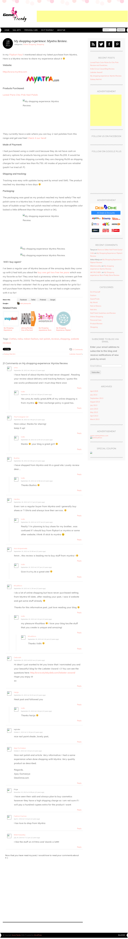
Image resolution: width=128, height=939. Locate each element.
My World (94, 302)
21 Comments (77, 350)
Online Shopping (29, 44)
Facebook (109, 44)
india (20, 338)
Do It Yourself (47, 30)
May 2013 (94, 412)
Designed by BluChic (121, 935)
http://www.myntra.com (15, 71)
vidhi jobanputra (25, 303)
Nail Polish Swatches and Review (103, 313)
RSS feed (93, 44)
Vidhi (23, 392)
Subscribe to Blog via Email (105, 340)
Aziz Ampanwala (20, 548)
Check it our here (37, 138)
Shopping (40, 44)
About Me (61, 30)
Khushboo (18, 586)
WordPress (38, 935)
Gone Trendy (16, 935)
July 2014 (93, 395)
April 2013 (94, 416)
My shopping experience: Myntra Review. (40, 41)
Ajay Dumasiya (20, 748)
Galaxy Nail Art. (10, 354)
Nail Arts (17, 30)
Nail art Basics (95, 306)
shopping (65, 338)
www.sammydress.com (99, 436)
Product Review (96, 324)
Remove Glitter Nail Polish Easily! (110, 250)
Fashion (93, 295)
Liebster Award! (76, 354)
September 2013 (96, 398)
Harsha (17, 499)
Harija (16, 692)
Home (6, 30)
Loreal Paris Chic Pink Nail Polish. (20, 94)
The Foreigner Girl (21, 417)
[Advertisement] (82, 16)
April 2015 (94, 391)
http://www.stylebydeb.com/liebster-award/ (52, 672)
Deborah (17, 657)
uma (16, 368)
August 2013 (95, 402)
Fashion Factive (20, 816)
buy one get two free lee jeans (54, 272)
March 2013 (94, 419)
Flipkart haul (16, 54)
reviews (55, 338)
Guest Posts (95, 299)
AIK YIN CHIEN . (95, 272)
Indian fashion (31, 338)
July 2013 (93, 405)
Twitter (101, 44)
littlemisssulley (19, 835)
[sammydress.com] (96, 438)
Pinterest (117, 44)
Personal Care (31, 30)
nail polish (44, 338)
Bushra (16, 458)
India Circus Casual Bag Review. (102, 69)
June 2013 (94, 409)
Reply (79, 388)
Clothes (12, 338)
